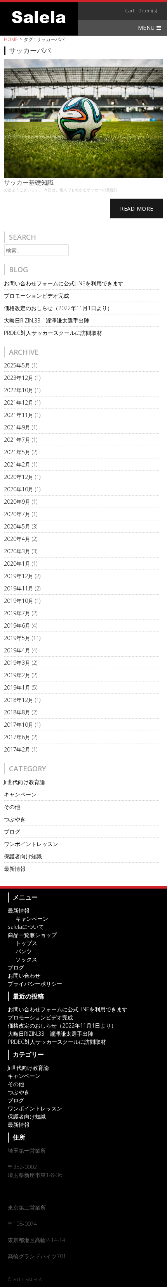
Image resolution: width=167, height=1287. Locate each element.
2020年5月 (17, 526)
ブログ (12, 831)
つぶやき (15, 819)
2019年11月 (18, 588)
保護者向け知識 (23, 856)
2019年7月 (17, 613)
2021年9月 (17, 427)
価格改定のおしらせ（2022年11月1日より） (58, 308)
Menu (147, 27)
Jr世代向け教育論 (24, 782)
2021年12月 (18, 402)
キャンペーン (20, 794)
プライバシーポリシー (35, 983)
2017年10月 (18, 724)
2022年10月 (18, 390)
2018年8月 (17, 712)
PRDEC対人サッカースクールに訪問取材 (53, 332)
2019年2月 (17, 675)
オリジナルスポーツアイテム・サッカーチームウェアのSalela (39, 17)
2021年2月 (17, 464)
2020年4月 (17, 538)
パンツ (24, 951)
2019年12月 (18, 576)
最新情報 (15, 868)
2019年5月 (17, 638)
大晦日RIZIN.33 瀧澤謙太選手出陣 (46, 320)
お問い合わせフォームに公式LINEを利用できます (64, 283)
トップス (26, 943)
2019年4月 (17, 650)
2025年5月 (17, 365)
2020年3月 (17, 551)
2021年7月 (17, 439)
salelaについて (26, 926)
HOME (11, 39)
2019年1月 (17, 687)
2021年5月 (17, 452)
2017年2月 (17, 749)
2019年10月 (18, 600)
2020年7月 (17, 514)
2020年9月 (17, 501)
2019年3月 (17, 662)
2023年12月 (18, 377)
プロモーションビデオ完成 (36, 295)
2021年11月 (18, 415)
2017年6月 (17, 737)
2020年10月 (18, 489)
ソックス (26, 959)
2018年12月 (18, 700)
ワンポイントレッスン (31, 844)
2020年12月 (18, 476)
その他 (12, 806)
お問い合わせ (24, 975)
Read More (136, 208)
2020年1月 (17, 563)
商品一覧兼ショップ (32, 935)
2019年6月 (17, 625)
